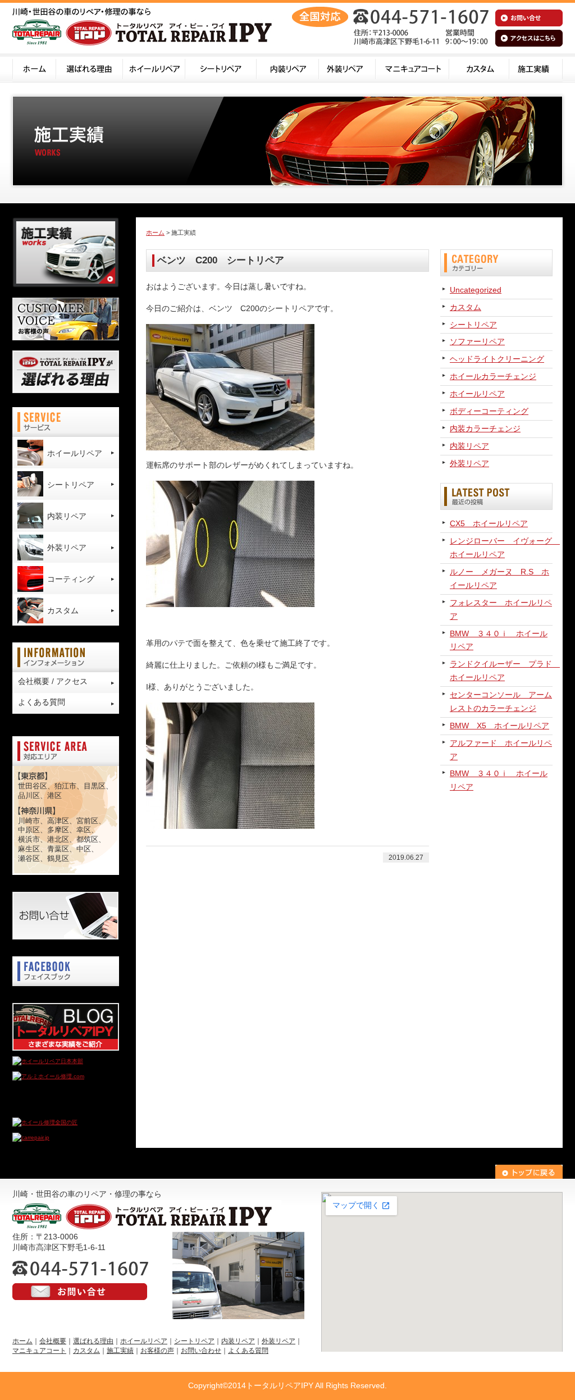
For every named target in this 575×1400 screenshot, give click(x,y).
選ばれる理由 (89, 68)
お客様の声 (157, 1351)
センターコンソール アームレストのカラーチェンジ (501, 701)
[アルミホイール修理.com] (48, 1076)
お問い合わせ (201, 1351)
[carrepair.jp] (30, 1137)
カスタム (479, 68)
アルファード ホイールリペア (501, 749)
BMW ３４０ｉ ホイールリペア (498, 640)
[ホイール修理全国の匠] (44, 1122)
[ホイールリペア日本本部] (47, 1061)
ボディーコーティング (489, 411)
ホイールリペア (154, 68)
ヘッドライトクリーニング (497, 358)
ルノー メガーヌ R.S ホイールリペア (499, 578)
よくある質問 (41, 701)
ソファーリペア (477, 341)
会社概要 (52, 1341)
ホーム (34, 68)
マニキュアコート (412, 68)
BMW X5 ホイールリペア (499, 725)
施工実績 (536, 68)
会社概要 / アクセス (53, 681)
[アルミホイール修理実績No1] (51, 1107)
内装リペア (288, 68)
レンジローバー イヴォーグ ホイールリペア (501, 547)
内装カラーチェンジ (485, 428)
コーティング (70, 578)
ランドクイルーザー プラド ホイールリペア (501, 670)
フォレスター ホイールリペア (501, 609)
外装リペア (347, 68)
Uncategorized (475, 289)
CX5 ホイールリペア (489, 523)
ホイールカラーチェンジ (493, 376)
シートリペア (221, 68)
